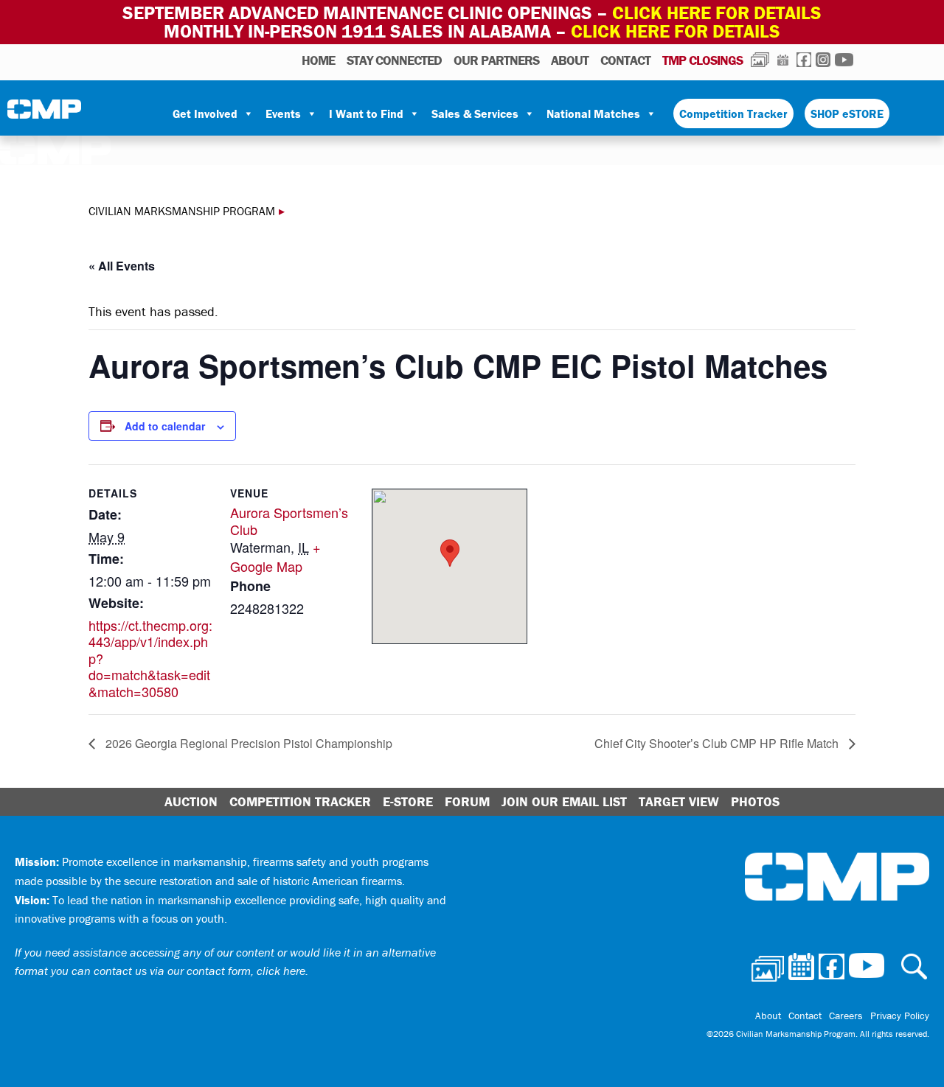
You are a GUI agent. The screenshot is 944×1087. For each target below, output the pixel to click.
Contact (625, 60)
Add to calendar (165, 426)
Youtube (844, 59)
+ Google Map (275, 556)
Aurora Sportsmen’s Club (289, 521)
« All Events (121, 265)
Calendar (783, 59)
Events (283, 113)
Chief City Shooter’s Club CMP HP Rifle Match (717, 743)
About (570, 60)
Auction (191, 801)
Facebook (803, 59)
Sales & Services (474, 113)
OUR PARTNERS (496, 60)
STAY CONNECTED (394, 60)
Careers (846, 1015)
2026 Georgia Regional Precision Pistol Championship (247, 743)
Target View (679, 801)
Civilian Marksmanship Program (44, 114)
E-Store (408, 801)
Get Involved (205, 113)
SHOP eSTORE (847, 113)
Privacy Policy (899, 1015)
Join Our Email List (564, 801)
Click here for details (717, 12)
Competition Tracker (733, 113)
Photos (760, 59)
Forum (467, 801)
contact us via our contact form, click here (199, 970)
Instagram (823, 59)
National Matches (593, 113)
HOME (318, 60)
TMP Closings (702, 60)
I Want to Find (366, 113)
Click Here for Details (675, 31)
